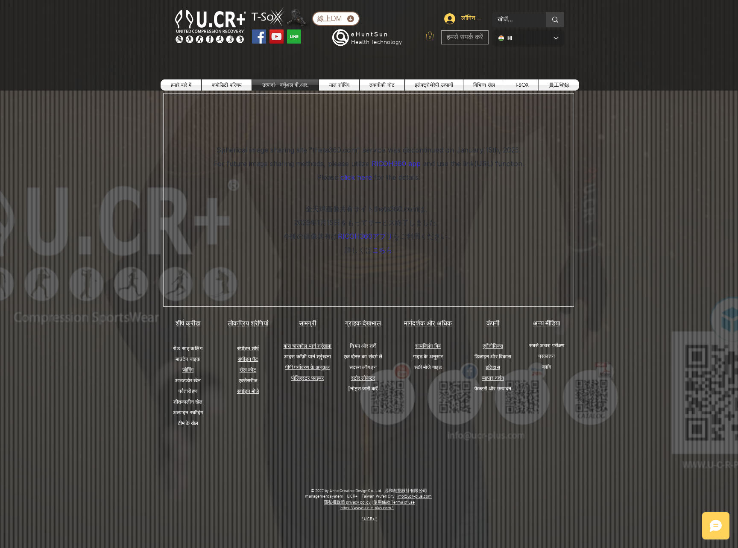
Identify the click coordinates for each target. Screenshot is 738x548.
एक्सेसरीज (248, 380)
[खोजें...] (555, 19)
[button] (429, 36)
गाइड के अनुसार (428, 356)
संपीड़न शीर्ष (248, 348)
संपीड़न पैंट (248, 359)
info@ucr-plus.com (414, 496)
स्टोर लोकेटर (363, 378)
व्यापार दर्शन (493, 378)
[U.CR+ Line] (294, 36)
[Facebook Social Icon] (259, 36)
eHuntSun (370, 34)
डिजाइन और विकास (492, 356)
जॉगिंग (187, 369)
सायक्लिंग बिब (428, 346)
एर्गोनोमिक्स (493, 346)
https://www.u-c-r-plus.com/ (367, 508)
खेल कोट (248, 369)
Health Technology (376, 42)
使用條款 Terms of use (394, 502)
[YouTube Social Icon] (276, 36)
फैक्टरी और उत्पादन (493, 388)
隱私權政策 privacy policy (347, 502)
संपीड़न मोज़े (248, 391)
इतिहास (493, 367)
